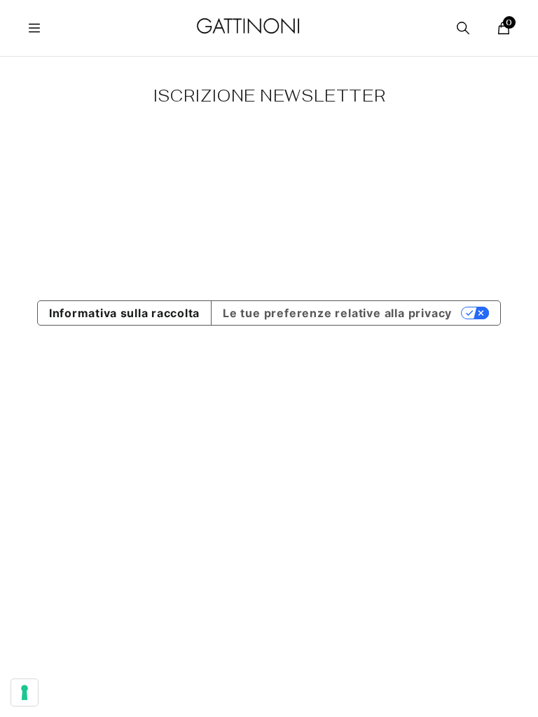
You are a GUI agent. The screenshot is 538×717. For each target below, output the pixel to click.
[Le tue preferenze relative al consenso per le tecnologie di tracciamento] (24, 692)
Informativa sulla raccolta (124, 313)
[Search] (463, 28)
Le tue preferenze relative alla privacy (337, 313)
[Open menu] (34, 28)
